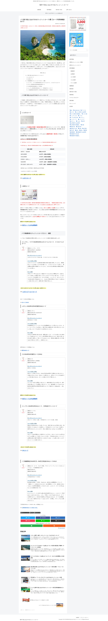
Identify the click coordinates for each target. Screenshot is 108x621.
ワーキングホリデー (74, 97)
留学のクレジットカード (25, 512)
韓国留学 (73, 71)
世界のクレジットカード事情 (76, 62)
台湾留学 (73, 74)
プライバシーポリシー (84, 617)
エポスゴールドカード (29, 291)
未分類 (71, 106)
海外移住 (72, 94)
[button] (58, 520)
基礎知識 (72, 85)
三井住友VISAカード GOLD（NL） (30, 507)
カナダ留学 (73, 77)
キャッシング (73, 103)
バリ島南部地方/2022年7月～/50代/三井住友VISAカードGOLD (40, 89)
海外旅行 (32, 512)
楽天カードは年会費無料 (29, 225)
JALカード (25, 450)
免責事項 (77, 617)
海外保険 (72, 100)
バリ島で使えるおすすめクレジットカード (35, 75)
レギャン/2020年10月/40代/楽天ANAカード (36, 84)
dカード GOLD (25, 302)
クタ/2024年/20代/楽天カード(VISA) (35, 86)
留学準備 (72, 59)
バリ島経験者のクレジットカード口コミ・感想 (35, 80)
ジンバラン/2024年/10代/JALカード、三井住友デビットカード (40, 88)
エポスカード (23, 127)
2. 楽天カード (30, 78)
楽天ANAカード (25, 350)
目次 (41, 72)
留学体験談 (72, 68)
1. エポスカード (31, 77)
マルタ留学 (73, 79)
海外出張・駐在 (37, 512)
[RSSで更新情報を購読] (54, 525)
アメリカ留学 (74, 82)
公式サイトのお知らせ (47, 204)
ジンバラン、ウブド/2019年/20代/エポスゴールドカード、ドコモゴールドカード (44, 82)
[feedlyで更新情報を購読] (31, 525)
